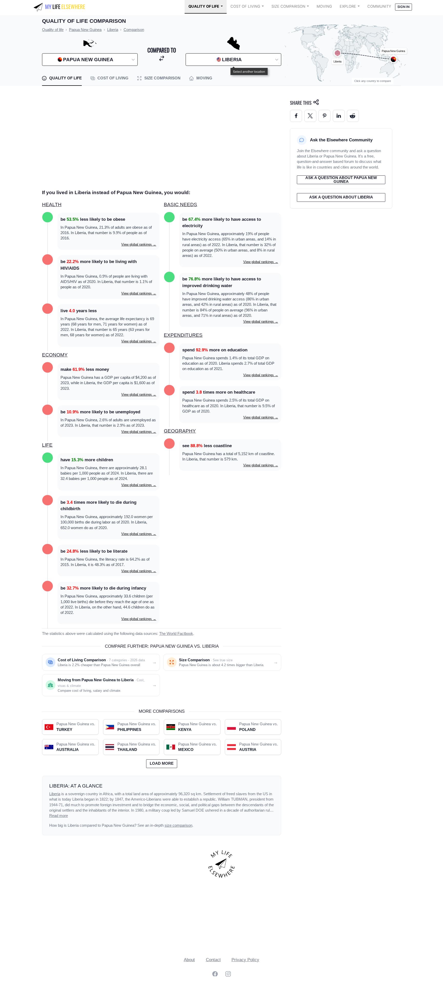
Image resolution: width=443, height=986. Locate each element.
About (189, 959)
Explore (348, 6)
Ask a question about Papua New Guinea (341, 180)
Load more (162, 763)
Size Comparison (288, 6)
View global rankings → (138, 244)
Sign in (403, 7)
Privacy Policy (245, 959)
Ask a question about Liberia (341, 197)
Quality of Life (203, 6)
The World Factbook (176, 634)
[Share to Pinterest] (324, 116)
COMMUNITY (379, 6)
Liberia (54, 794)
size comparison (178, 825)
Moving (324, 6)
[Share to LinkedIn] (339, 116)
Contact (213, 959)
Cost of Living (245, 6)
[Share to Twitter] (310, 116)
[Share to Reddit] (353, 116)
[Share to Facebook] (296, 116)
